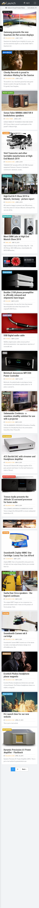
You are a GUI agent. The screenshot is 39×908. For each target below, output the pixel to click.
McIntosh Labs (10, 379)
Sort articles (31, 8)
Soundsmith (9, 558)
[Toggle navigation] (35, 3)
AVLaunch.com (9, 38)
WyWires (8, 338)
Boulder (8, 301)
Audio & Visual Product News (16, 8)
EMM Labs (8, 242)
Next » (24, 769)
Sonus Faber (9, 119)
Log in (28, 3)
